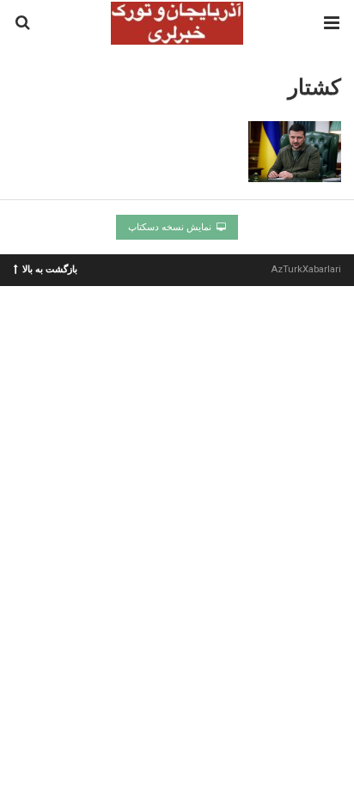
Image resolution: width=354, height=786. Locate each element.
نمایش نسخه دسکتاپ (171, 227)
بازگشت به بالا (49, 268)
